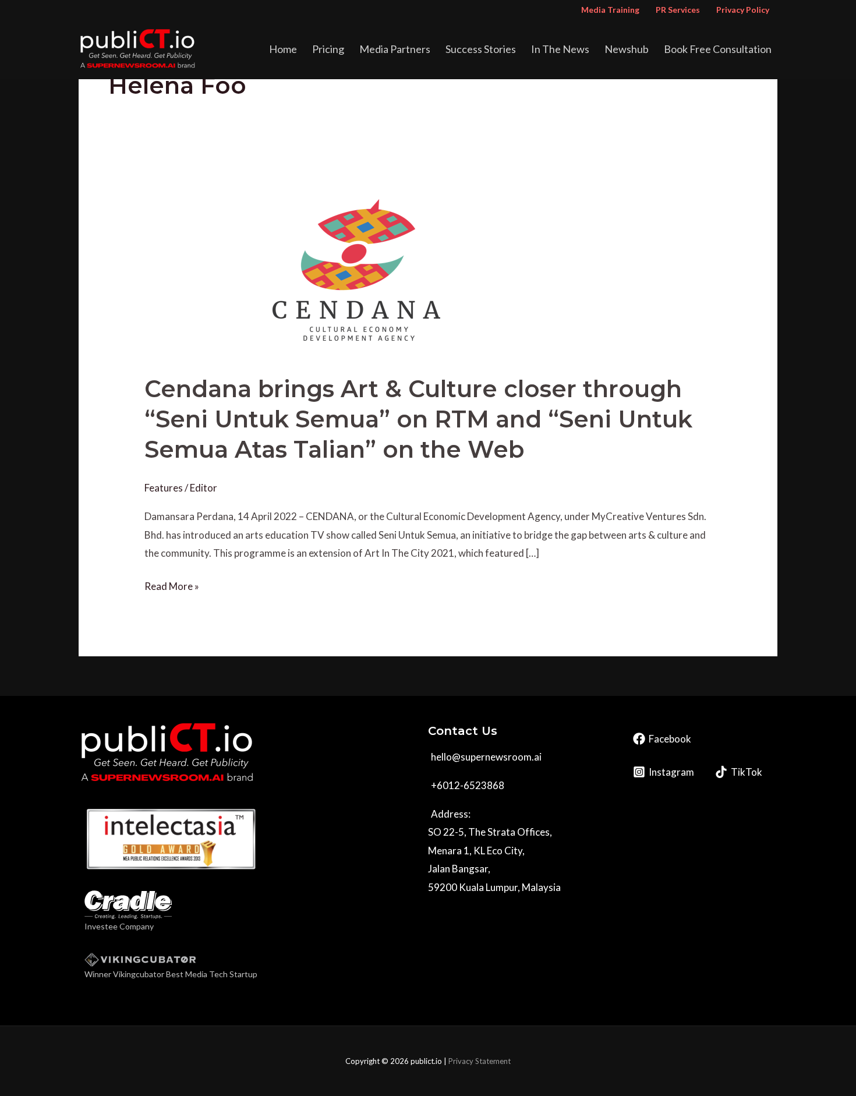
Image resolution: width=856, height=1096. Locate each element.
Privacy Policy (742, 10)
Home (283, 49)
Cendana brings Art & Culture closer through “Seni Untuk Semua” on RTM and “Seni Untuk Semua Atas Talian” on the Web (418, 419)
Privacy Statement (479, 1061)
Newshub (626, 49)
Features (163, 488)
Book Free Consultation (718, 49)
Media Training (610, 10)
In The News (560, 49)
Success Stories (480, 49)
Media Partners (394, 49)
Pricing (328, 49)
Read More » (171, 584)
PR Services (678, 10)
